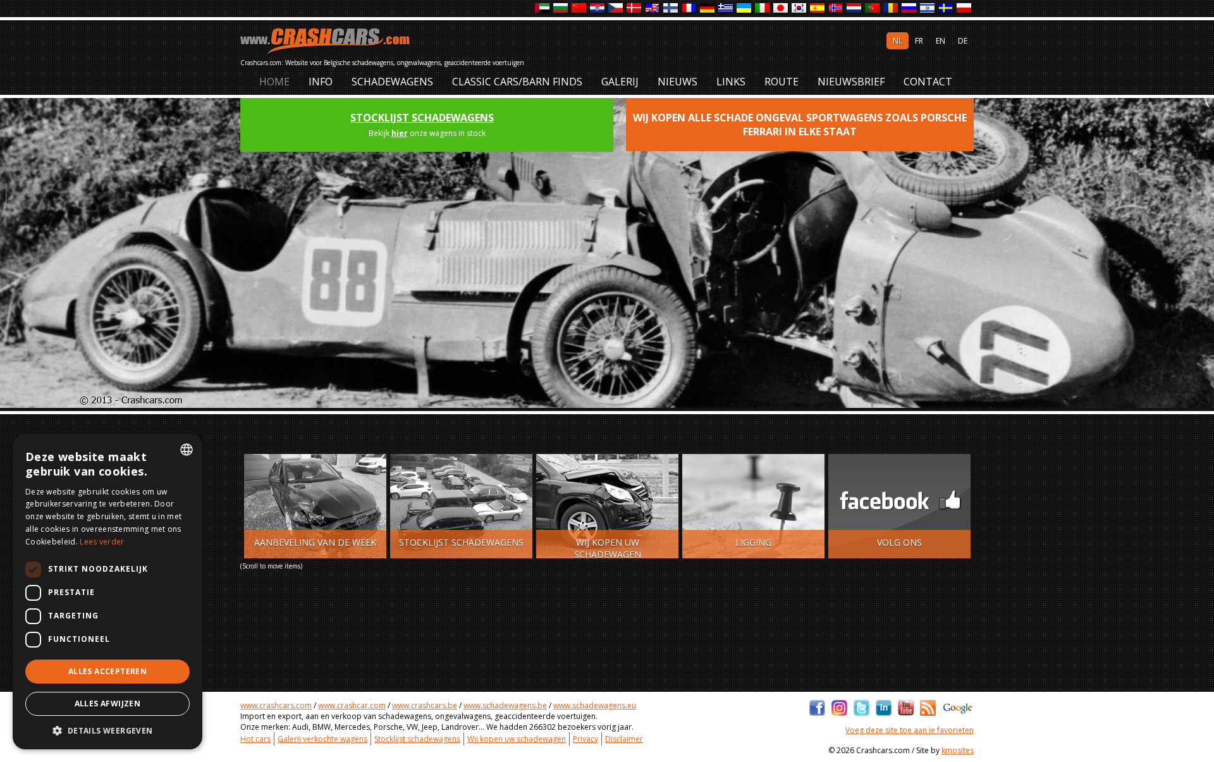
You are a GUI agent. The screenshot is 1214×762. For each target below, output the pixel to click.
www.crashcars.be (424, 705)
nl (897, 40)
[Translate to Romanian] (891, 8)
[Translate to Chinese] (579, 8)
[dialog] (107, 591)
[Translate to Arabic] (543, 8)
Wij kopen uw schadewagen (516, 739)
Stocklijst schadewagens (422, 118)
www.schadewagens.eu (594, 705)
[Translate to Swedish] (946, 8)
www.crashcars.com (276, 705)
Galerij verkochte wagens (322, 739)
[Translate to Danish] (634, 8)
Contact (928, 82)
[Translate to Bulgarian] (561, 8)
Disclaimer (624, 739)
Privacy (585, 739)
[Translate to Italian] (763, 8)
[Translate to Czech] (616, 8)
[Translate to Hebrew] (928, 8)
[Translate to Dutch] (854, 8)
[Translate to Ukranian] (744, 8)
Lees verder (102, 541)
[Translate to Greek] (726, 8)
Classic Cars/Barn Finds (517, 82)
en (940, 40)
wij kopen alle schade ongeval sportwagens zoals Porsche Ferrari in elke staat (800, 124)
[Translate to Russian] (909, 8)
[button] (107, 730)
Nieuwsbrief (851, 82)
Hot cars (255, 739)
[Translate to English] (653, 8)
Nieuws (677, 82)
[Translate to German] (708, 8)
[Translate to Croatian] (598, 8)
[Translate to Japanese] (781, 8)
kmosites (957, 750)
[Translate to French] (689, 8)
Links (730, 82)
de (962, 40)
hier (399, 133)
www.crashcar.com (352, 705)
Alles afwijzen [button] (108, 703)
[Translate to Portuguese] (873, 8)
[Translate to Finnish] (671, 8)
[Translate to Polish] (964, 8)
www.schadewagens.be (505, 705)
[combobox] (186, 449)
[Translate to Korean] (799, 8)
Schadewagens (392, 82)
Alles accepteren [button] (107, 671)
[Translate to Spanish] (818, 8)
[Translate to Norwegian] (836, 8)
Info (321, 82)
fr (919, 40)
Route (781, 82)
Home (274, 82)
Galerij (620, 82)
